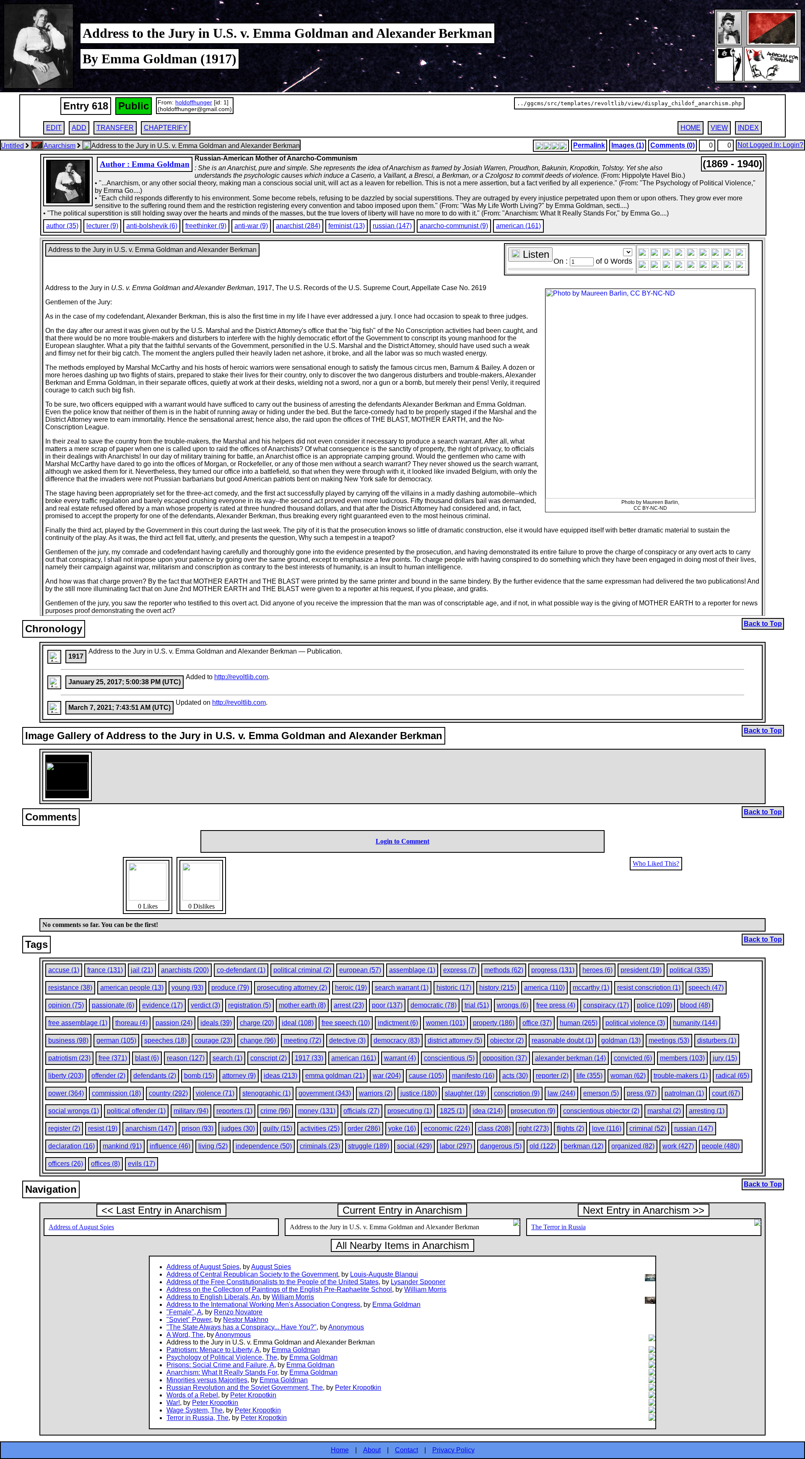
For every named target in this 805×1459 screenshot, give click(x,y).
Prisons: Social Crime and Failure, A (220, 1364)
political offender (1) (136, 1110)
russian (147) (392, 225)
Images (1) (627, 145)
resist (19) (102, 1128)
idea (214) (488, 1110)
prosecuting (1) (409, 1110)
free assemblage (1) (77, 1022)
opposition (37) (505, 1058)
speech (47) (706, 987)
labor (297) (456, 1146)
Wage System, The (194, 1410)
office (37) (537, 1022)
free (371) (113, 1058)
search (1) (227, 1058)
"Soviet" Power (188, 1319)
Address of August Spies (81, 1227)
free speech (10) (346, 1022)
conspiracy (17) (606, 1005)
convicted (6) (633, 1058)
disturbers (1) (716, 1040)
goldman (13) (621, 1040)
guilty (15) (277, 1128)
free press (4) (555, 1005)
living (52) (213, 1146)
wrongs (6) (512, 1005)
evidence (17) (162, 1005)
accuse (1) (63, 970)
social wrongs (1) (73, 1110)
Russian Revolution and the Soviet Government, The (244, 1387)
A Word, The (184, 1334)
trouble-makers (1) (681, 1075)
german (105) (116, 1040)
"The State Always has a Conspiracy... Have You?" (241, 1327)
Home (340, 1450)
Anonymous (346, 1327)
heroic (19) (351, 987)
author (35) (62, 225)
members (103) (682, 1058)
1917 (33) (309, 1058)
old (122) (543, 1146)
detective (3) (347, 1040)
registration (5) (249, 1005)
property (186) (493, 1022)
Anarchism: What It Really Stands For (221, 1372)
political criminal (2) (302, 970)
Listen (534, 254)
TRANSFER (115, 127)
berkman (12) (583, 1146)
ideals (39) (216, 1022)
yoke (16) (402, 1128)
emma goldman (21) (335, 1075)
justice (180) (418, 1093)
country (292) (168, 1093)
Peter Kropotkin (358, 1387)
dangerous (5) (501, 1146)
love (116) (606, 1128)
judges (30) (238, 1128)
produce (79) (230, 987)
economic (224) (447, 1128)
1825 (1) (452, 1110)
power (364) (66, 1093)
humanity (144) (695, 1022)
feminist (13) (346, 225)
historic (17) (453, 987)
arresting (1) (706, 1110)
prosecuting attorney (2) (292, 987)
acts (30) (515, 1075)
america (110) (544, 987)
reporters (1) (234, 1110)
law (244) (561, 1093)
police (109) (654, 1005)
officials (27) (361, 1110)
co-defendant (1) (241, 970)
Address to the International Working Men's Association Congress (263, 1304)
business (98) (68, 1040)
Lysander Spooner (418, 1281)
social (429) (414, 1146)
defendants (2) (154, 1075)
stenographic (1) (266, 1093)
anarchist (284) (298, 225)
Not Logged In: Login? (770, 144)
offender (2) (108, 1075)
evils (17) (141, 1163)
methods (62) (503, 970)
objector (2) (507, 1040)
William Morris (425, 1289)
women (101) (445, 1022)
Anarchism (59, 145)
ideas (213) (280, 1075)
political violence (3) (635, 1022)
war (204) (387, 1075)
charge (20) (257, 1022)
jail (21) (142, 970)
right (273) (534, 1128)
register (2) (64, 1128)
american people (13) (132, 987)
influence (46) (170, 1146)
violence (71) (215, 1093)
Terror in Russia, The (197, 1417)
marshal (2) (664, 1110)
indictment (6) (398, 1022)
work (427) (678, 1146)
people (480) (721, 1146)
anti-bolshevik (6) (151, 225)
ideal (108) (298, 1022)
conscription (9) (517, 1093)
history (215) (497, 987)
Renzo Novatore (238, 1312)
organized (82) (632, 1146)
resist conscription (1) (648, 987)
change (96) (258, 1040)
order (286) (364, 1128)
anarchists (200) (185, 970)
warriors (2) (375, 1093)
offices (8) (105, 1163)
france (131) (105, 970)
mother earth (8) (302, 1005)
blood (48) (695, 1005)
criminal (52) (647, 1128)
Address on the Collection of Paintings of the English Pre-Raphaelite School (279, 1289)
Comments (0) (672, 145)
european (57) (360, 970)
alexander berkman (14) (570, 1058)
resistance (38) (70, 987)
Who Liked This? (656, 863)
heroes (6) (597, 970)
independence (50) (264, 1146)
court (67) (726, 1093)
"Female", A (184, 1312)
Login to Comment (402, 841)
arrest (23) (349, 1005)
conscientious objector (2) (601, 1110)
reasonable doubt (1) (562, 1040)
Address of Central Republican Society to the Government (252, 1274)
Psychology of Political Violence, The (221, 1357)
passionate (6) (113, 1005)
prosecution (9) (533, 1110)
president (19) (641, 970)
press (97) (642, 1093)
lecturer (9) (102, 225)
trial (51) (477, 1005)
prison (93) (197, 1128)
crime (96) (275, 1110)
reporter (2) (552, 1075)
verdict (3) (205, 1005)
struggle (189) (368, 1146)
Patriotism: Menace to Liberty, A (213, 1349)
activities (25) (320, 1128)
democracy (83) (397, 1040)
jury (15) (725, 1058)
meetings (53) (669, 1040)
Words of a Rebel (192, 1395)
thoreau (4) (131, 1022)
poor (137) (387, 1005)
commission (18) (116, 1093)
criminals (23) (320, 1146)
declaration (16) (71, 1146)
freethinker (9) (205, 225)
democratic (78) (433, 1005)
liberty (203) (65, 1075)
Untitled (12, 145)
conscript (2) (268, 1058)
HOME (690, 127)
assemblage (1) (412, 970)
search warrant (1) (401, 987)
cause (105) (426, 1075)
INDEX (748, 127)
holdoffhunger (193, 102)
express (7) (459, 970)
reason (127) (186, 1058)
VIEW (719, 127)
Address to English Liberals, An (213, 1297)
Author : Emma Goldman (145, 164)
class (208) (494, 1128)
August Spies (271, 1266)
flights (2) (570, 1128)
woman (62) (628, 1075)
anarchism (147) (149, 1128)
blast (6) (147, 1058)
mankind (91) (122, 1146)
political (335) (690, 970)
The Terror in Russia (558, 1227)
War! (173, 1402)
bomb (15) (199, 1075)
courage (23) (213, 1040)
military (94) (191, 1110)
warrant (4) (400, 1058)
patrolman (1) (684, 1093)
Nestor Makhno (245, 1319)
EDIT (54, 127)
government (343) (325, 1093)
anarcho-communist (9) (454, 225)
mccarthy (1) (591, 987)
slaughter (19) (465, 1093)
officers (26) (65, 1163)
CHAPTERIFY (165, 127)
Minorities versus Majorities (206, 1380)
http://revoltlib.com (241, 676)
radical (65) (732, 1075)
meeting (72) (302, 1040)
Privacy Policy (453, 1450)
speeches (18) (165, 1040)
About (372, 1450)
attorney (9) (239, 1075)
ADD (79, 127)
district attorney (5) (455, 1040)
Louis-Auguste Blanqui (384, 1274)
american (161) (518, 225)
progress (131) (552, 970)
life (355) (589, 1075)
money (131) (316, 1110)
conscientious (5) (449, 1058)
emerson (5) (601, 1093)
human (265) (578, 1022)
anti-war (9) (251, 225)
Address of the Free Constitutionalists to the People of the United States (272, 1281)
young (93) (187, 987)
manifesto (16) (473, 1075)
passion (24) (174, 1022)
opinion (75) (66, 1005)
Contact (406, 1450)
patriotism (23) (69, 1058)
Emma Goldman (396, 1304)
